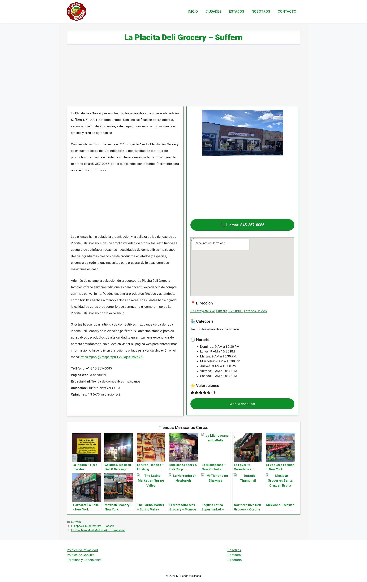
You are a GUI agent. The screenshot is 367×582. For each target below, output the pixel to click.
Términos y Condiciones (84, 560)
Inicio (193, 11)
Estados (236, 11)
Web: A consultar (242, 404)
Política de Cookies (80, 555)
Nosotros (261, 11)
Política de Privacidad (82, 550)
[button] (242, 225)
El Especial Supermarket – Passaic (92, 526)
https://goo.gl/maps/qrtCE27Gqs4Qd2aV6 (111, 357)
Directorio (234, 560)
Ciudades (213, 11)
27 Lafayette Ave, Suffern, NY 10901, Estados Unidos (228, 311)
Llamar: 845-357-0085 (245, 225)
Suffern (76, 522)
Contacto (287, 11)
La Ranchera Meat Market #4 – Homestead (98, 530)
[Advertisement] (181, 77)
